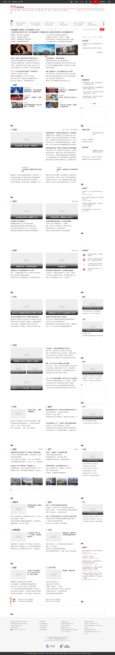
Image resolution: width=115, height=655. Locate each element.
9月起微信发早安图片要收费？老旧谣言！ (92, 48)
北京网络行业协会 (64, 621)
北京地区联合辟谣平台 (65, 625)
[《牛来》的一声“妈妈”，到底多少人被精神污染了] (52, 105)
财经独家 (85, 250)
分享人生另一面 (91, 23)
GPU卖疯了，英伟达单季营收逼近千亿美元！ (58, 348)
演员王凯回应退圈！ (16, 457)
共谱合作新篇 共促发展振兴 (53, 37)
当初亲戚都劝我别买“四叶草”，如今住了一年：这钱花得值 (27, 461)
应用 (9, 1)
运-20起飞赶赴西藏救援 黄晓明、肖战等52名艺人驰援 (61, 65)
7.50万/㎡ (30, 485)
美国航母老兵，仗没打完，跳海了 (20, 523)
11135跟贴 (96, 564)
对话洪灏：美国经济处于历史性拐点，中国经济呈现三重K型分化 (95, 259)
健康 (55, 10)
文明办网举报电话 (43, 629)
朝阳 (11, 485)
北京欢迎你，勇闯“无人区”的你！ (20, 73)
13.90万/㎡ (75, 486)
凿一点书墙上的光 (34, 23)
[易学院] (87, 52)
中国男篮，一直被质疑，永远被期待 (33, 98)
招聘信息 (56, 653)
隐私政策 (65, 653)
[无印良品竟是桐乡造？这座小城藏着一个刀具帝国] (17, 105)
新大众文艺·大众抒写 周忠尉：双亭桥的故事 (23, 586)
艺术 (83, 407)
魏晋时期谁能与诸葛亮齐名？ (97, 133)
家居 (49, 10)
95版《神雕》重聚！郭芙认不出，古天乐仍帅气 (24, 228)
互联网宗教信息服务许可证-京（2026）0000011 (92, 632)
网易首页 (5, 1)
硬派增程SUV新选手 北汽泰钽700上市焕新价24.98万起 (26, 319)
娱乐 (32, 10)
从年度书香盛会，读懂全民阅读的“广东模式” (23, 41)
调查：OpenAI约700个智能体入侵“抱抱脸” (58, 363)
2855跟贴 (96, 570)
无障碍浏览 (14, 1)
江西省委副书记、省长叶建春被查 (55, 58)
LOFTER (92, 10)
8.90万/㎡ (19, 485)
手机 (47, 378)
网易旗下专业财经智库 (21, 23)
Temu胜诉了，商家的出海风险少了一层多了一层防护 (60, 272)
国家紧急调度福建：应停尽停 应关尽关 (91, 209)
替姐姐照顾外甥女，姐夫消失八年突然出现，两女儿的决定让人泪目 (92, 97)
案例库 (41, 449)
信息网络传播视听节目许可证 (90, 629)
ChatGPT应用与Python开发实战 (90, 463)
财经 (26, 10)
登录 (95, 1)
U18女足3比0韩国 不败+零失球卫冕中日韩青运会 (24, 179)
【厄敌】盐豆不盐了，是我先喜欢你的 (56, 591)
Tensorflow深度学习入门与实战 (89, 468)
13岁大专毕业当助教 (49, 24)
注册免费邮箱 (102, 1)
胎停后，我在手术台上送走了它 (68, 97)
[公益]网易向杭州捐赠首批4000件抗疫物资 (92, 335)
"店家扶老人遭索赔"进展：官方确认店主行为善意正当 (25, 63)
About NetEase (41, 653)
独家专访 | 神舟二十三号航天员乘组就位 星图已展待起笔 (61, 510)
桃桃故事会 (85, 80)
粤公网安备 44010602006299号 (19, 629)
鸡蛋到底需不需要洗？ (87, 141)
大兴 (58, 486)
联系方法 (52, 653)
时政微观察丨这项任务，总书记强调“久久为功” (25, 30)
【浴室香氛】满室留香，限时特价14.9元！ (92, 516)
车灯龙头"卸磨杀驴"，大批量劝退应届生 (95, 254)
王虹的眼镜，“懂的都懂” (88, 556)
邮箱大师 (79, 10)
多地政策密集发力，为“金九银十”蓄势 (56, 457)
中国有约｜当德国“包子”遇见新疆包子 (56, 41)
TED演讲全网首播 (20, 24)
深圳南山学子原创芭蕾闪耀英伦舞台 (56, 548)
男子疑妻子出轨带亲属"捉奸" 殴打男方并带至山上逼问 (61, 63)
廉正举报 (84, 653)
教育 (42, 10)
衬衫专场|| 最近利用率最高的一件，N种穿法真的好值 (25, 423)
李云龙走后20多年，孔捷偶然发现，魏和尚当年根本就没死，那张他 (92, 92)
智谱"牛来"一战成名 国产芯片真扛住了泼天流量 (59, 350)
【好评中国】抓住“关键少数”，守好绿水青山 (58, 35)
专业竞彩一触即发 (92, 24)
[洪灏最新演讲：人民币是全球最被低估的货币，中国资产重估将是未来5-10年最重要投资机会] (17, 90)
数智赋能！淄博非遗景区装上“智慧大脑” (22, 581)
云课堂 (84, 449)
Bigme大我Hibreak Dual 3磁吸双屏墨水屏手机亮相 (60, 385)
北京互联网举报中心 (44, 623)
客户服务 (61, 653)
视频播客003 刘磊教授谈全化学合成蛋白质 (97, 151)
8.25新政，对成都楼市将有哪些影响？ (56, 472)
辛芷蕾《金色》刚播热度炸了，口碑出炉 (57, 223)
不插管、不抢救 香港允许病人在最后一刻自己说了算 (25, 65)
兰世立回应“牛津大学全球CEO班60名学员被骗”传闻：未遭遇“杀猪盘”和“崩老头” (95, 264)
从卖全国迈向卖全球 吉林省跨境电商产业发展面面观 (25, 39)
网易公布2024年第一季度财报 (53, 599)
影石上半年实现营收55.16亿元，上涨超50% (58, 277)
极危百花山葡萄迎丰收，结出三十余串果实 (22, 76)
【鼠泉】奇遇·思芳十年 (52, 581)
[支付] (87, 1)
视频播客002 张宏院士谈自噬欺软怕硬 (91, 159)
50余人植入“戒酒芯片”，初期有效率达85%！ (23, 80)
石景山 (47, 486)
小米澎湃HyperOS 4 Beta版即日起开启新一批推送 (60, 383)
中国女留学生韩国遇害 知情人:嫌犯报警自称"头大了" (25, 60)
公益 (83, 319)
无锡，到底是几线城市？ (53, 470)
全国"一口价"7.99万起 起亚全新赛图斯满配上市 (59, 326)
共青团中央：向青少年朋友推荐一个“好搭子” (58, 425)
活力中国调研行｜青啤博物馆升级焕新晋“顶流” (23, 584)
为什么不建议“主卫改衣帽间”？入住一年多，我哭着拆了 (26, 459)
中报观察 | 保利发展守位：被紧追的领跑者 (57, 459)
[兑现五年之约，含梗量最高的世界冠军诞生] (52, 90)
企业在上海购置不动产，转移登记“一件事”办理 (59, 468)
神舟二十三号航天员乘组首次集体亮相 (56, 505)
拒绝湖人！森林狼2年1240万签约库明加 (67, 170)
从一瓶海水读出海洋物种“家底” (54, 521)
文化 (36, 10)
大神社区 (84, 10)
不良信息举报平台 (43, 627)
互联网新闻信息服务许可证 (16, 625)
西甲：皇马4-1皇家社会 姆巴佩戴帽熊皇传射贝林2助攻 (61, 144)
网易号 (66, 10)
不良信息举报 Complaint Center (75, 653)
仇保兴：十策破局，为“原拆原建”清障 (56, 452)
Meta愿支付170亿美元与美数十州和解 (56, 372)
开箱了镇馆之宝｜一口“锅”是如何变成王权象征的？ (60, 544)
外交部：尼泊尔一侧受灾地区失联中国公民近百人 (24, 58)
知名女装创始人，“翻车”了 (18, 518)
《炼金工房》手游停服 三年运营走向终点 (92, 380)
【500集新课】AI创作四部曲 (89, 466)
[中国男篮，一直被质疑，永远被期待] (17, 97)
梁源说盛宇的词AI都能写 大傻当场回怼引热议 (23, 226)
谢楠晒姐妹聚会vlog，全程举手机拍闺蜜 (22, 223)
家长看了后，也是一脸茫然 (53, 414)
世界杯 (18, 10)
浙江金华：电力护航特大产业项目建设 (56, 523)
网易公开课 (85, 130)
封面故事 (32, 24)
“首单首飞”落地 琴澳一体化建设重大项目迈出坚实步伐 (25, 37)
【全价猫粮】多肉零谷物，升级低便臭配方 (92, 521)
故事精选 (16, 530)
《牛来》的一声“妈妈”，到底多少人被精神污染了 (68, 105)
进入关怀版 (20, 1)
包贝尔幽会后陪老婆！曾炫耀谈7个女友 (60, 78)
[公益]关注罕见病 (86, 333)
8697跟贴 (95, 553)
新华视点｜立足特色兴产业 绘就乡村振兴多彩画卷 (60, 507)
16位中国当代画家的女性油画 (89, 420)
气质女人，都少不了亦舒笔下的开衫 (21, 425)
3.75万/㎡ (41, 485)
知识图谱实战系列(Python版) (89, 470)
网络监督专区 (99, 6)
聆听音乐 (47, 23)
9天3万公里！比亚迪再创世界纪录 (55, 321)
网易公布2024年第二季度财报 (25, 599)
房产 (46, 10)
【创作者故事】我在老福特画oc (54, 593)
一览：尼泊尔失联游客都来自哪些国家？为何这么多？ (26, 588)
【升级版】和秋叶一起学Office (89, 473)
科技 (29, 10)
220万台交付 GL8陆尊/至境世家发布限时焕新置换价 (60, 319)
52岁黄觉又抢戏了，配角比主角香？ (56, 228)
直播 (39, 10)
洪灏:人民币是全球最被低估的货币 (20, 275)
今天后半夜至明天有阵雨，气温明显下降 (26, 71)
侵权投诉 (89, 653)
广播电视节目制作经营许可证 (67, 623)
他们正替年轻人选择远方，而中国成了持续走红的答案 (26, 591)
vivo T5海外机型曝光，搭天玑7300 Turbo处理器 (63, 378)
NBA (63, 129)
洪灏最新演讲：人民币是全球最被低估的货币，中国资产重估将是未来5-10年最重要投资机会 (33, 91)
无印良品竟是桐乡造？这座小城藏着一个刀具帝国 (33, 105)
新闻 (12, 10)
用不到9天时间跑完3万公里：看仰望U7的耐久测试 (25, 317)
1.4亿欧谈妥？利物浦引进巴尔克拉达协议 (32, 170)
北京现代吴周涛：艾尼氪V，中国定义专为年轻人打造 (25, 326)
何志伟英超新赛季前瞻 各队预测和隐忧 (60, 76)
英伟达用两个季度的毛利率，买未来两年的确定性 (59, 270)
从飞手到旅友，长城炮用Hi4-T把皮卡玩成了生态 (24, 324)
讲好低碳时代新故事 (78, 23)
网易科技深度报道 (63, 24)
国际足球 (75, 129)
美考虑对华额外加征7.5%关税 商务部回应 (57, 60)
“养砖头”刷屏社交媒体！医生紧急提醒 (91, 311)
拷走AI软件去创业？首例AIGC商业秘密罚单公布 (24, 78)
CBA (67, 129)
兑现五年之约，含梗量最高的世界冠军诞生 (68, 90)
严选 (83, 502)
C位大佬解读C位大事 (63, 23)
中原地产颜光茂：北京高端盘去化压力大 (57, 465)
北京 (59, 10)
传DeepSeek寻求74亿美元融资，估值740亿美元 (59, 355)
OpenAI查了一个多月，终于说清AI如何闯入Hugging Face (62, 365)
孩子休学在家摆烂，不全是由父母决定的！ (58, 412)
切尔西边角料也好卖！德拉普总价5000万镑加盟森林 (25, 177)
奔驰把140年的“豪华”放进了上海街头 (56, 317)
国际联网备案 (42, 621)
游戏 (83, 362)
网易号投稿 (99, 52)
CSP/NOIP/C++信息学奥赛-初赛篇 (90, 475)
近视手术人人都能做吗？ (88, 139)
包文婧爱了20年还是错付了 (18, 221)
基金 (76, 250)
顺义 (33, 485)
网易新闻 (17, 6)
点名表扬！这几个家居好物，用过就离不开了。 (24, 465)
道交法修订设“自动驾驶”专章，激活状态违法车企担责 (60, 357)
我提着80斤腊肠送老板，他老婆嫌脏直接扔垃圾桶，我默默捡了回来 (92, 88)
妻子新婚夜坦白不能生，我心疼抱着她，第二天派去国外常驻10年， (92, 83)
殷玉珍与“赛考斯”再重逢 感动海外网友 (56, 39)
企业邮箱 (97, 10)
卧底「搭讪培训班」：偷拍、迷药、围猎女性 (23, 428)
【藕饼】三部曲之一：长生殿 (54, 586)
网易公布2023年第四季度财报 (25, 601)
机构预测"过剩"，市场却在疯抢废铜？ (59, 71)
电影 (73, 201)
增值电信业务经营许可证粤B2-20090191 (19, 621)
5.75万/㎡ (65, 486)
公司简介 (47, 653)
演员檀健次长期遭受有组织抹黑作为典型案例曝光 (24, 230)
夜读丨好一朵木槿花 (51, 546)
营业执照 (86, 627)
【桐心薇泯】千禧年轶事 (53, 584)
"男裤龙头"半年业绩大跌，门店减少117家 (95, 269)
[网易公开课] (76, 1)
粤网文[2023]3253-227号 (66, 627)
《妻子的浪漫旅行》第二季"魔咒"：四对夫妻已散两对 (25, 67)
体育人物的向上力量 (78, 24)
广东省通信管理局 (14, 627)
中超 (70, 129)
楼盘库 (76, 449)
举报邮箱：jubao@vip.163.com (90, 623)
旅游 (15, 568)
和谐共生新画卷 (50, 67)
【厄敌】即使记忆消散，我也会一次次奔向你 (58, 588)
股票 (73, 250)
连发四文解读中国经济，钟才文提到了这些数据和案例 (26, 35)
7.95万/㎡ (54, 486)
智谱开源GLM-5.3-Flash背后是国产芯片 (61, 80)
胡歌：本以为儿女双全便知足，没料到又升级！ (59, 226)
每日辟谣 (85, 41)
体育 (15, 10)
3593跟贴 (97, 558)
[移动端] (72, 1)
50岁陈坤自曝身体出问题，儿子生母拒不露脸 (58, 221)
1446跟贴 (95, 579)
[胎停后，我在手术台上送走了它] (52, 97)
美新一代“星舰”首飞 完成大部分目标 (56, 512)
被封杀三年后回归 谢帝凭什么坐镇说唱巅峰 (58, 230)
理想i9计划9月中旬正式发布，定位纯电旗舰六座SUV (60, 370)
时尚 (15, 407)
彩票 (23, 10)
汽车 (52, 10)
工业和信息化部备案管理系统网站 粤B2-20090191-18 (57, 637)
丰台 (22, 485)
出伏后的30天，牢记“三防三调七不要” (91, 313)
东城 (69, 486)
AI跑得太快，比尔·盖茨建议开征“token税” (22, 270)
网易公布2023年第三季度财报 (53, 601)
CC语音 (88, 10)
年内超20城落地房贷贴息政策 (54, 454)
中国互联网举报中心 (44, 625)
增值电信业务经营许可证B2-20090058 (19, 623)
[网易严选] (82, 1)
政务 (62, 10)
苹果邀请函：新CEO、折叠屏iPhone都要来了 (62, 73)
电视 (76, 201)
